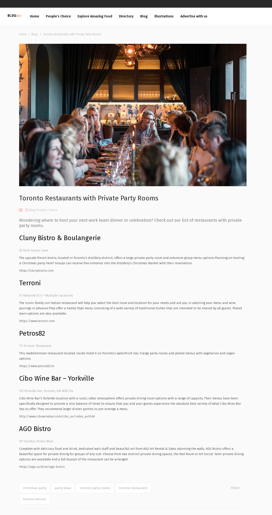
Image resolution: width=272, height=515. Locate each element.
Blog (34, 34)
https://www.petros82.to (36, 366)
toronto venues (34, 499)
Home (23, 34)
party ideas (63, 488)
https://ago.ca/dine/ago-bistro (42, 467)
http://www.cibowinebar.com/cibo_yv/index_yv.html (57, 416)
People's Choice (46, 210)
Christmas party (34, 488)
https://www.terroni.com (37, 321)
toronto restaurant (133, 488)
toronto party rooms (95, 488)
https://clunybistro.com (36, 270)
